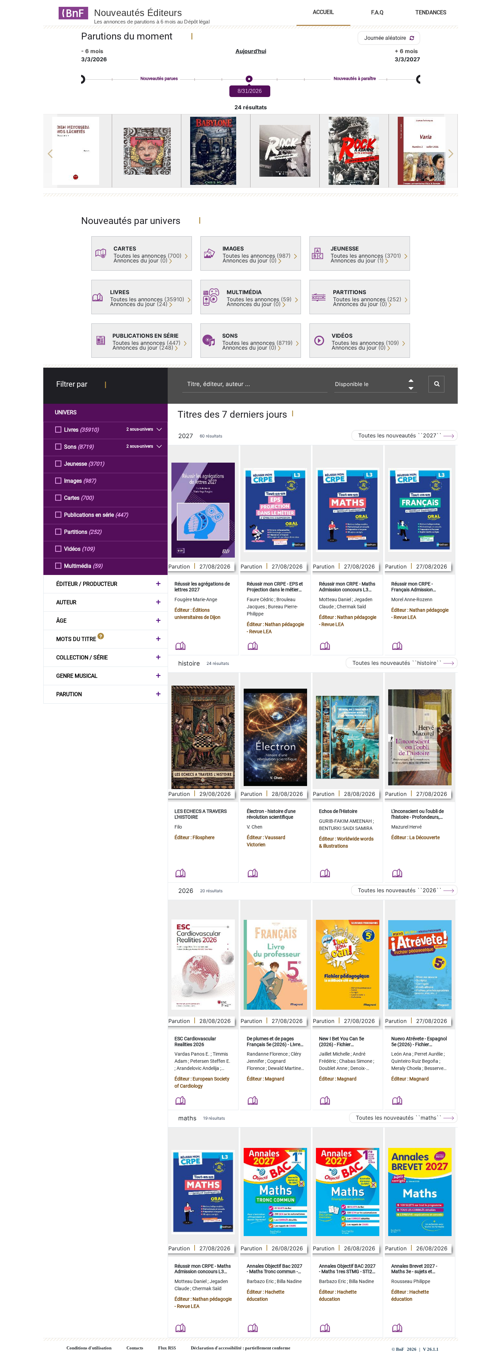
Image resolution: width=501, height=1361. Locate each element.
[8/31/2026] (249, 79)
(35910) (89, 430)
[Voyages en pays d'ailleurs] (146, 151)
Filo (178, 827)
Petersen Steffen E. (210, 1061)
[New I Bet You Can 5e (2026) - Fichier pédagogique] (347, 965)
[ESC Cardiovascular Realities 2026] (203, 964)
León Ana (401, 1054)
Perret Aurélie (429, 1054)
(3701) (96, 464)
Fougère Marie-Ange (195, 599)
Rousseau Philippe (410, 1281)
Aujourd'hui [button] (251, 51)
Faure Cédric (260, 599)
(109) (88, 549)
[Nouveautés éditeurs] (157, 12)
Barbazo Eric (261, 1281)
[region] (250, 153)
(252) (95, 532)
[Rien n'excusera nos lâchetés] (77, 151)
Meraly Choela (406, 1068)
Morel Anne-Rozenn (411, 599)
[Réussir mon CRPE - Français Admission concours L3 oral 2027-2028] (420, 510)
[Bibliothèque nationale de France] (71, 12)
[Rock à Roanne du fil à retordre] (354, 151)
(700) (87, 498)
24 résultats (250, 107)
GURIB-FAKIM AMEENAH (346, 821)
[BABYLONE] (215, 151)
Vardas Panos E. (192, 1054)
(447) (121, 515)
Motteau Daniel (335, 599)
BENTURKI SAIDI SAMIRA (346, 828)
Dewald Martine (285, 1068)
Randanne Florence (268, 1054)
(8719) (86, 447)
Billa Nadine (289, 1281)
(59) (98, 566)
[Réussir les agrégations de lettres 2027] (203, 510)
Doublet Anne (333, 1068)
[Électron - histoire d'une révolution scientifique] (275, 737)
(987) (89, 481)
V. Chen (254, 827)
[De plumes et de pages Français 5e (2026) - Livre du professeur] (275, 965)
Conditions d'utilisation (88, 1348)
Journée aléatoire (385, 38)
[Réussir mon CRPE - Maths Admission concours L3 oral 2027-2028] (347, 510)
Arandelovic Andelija (198, 1068)
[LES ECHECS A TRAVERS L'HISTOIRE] (203, 737)
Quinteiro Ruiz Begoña (415, 1061)
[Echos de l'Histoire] (347, 737)
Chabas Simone (356, 1061)
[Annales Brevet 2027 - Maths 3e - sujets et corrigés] (420, 1192)
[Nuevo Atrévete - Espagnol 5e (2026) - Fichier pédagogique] (420, 964)
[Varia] (423, 151)
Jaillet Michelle (335, 1054)
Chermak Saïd (351, 606)
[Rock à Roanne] (284, 151)
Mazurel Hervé (406, 827)
